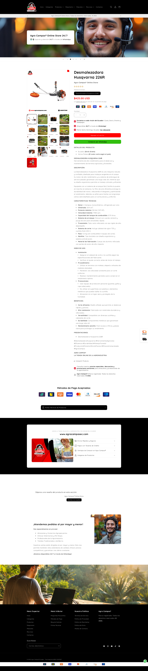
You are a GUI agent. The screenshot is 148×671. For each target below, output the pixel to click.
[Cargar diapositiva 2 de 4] (70, 59)
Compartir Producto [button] (82, 361)
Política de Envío (80, 625)
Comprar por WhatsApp (97, 142)
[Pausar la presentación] (85, 59)
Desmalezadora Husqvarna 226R (87, 93)
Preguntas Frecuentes (58, 615)
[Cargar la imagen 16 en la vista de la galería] (64, 152)
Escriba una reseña (74, 500)
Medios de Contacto (81, 628)
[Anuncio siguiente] (121, 16)
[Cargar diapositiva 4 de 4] (76, 59)
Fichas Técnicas (56, 625)
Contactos (30, 635)
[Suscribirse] (59, 646)
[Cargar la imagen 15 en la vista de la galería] (53, 152)
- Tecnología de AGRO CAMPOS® (53, 659)
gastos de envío (81, 101)
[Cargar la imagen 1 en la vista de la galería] (32, 119)
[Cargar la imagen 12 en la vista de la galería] (64, 141)
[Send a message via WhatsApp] (145, 661)
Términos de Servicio (81, 615)
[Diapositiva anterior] (63, 59)
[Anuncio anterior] (27, 16)
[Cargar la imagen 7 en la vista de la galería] (53, 130)
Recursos (30, 632)
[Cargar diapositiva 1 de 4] (67, 59)
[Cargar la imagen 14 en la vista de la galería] (43, 152)
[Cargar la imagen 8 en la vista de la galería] (64, 130)
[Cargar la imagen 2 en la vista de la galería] (43, 119)
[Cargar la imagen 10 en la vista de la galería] (43, 141)
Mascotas (30, 628)
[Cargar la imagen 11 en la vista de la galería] (53, 141)
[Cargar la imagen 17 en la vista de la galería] (32, 163)
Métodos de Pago (56, 619)
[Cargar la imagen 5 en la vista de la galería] (32, 130)
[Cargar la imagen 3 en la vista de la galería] (53, 119)
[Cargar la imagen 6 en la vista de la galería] (43, 130)
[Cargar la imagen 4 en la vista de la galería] (64, 119)
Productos (30, 622)
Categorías (30, 619)
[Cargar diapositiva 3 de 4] (73, 59)
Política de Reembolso (82, 622)
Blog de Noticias (56, 622)
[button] (59, 7)
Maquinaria (30, 625)
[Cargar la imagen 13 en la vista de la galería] (32, 152)
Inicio (28, 615)
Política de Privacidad (82, 619)
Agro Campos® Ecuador (37, 659)
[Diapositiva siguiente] (80, 59)
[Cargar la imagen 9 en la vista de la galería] (32, 141)
